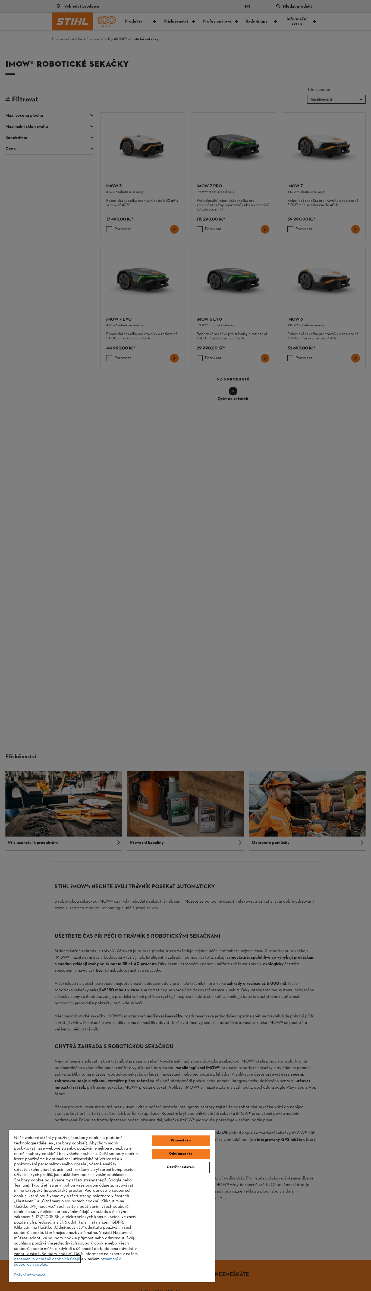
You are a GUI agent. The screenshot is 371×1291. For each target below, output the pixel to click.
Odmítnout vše (181, 1153)
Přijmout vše (181, 1140)
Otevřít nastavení (180, 1167)
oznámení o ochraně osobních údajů (47, 1259)
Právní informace (29, 1275)
